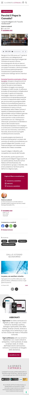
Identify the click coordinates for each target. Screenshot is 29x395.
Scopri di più (15, 355)
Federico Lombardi (6, 26)
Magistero (22, 241)
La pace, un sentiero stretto (12, 276)
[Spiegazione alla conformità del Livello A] (23, 379)
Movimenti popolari (8, 244)
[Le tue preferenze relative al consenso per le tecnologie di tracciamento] (26, 392)
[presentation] (12, 289)
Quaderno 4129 (7, 30)
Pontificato (6, 11)
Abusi (4, 241)
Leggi (26, 285)
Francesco (13, 241)
